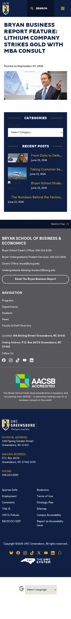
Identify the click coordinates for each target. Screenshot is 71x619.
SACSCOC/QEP (11, 521)
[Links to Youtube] (24, 360)
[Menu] (62, 8)
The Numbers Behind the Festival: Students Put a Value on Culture (37, 197)
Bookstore (43, 490)
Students (7, 313)
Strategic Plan (45, 502)
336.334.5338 (43, 250)
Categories (14, 126)
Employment (9, 496)
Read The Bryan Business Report (35, 279)
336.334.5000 (10, 475)
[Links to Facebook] (4, 360)
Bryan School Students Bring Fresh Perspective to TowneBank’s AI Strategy (47, 183)
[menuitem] (35, 301)
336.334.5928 (58, 257)
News (5, 319)
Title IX (6, 509)
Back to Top (58, 224)
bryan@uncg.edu (29, 263)
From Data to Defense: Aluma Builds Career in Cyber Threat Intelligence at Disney (47, 155)
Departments (10, 307)
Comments (8, 502)
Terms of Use (45, 496)
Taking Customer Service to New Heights (46, 169)
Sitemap (42, 509)
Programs (7, 300)
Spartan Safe (10, 490)
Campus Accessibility (49, 515)
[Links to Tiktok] (17, 360)
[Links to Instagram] (11, 360)
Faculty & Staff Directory (16, 326)
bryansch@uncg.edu (43, 270)
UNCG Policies (10, 515)
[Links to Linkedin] (31, 360)
